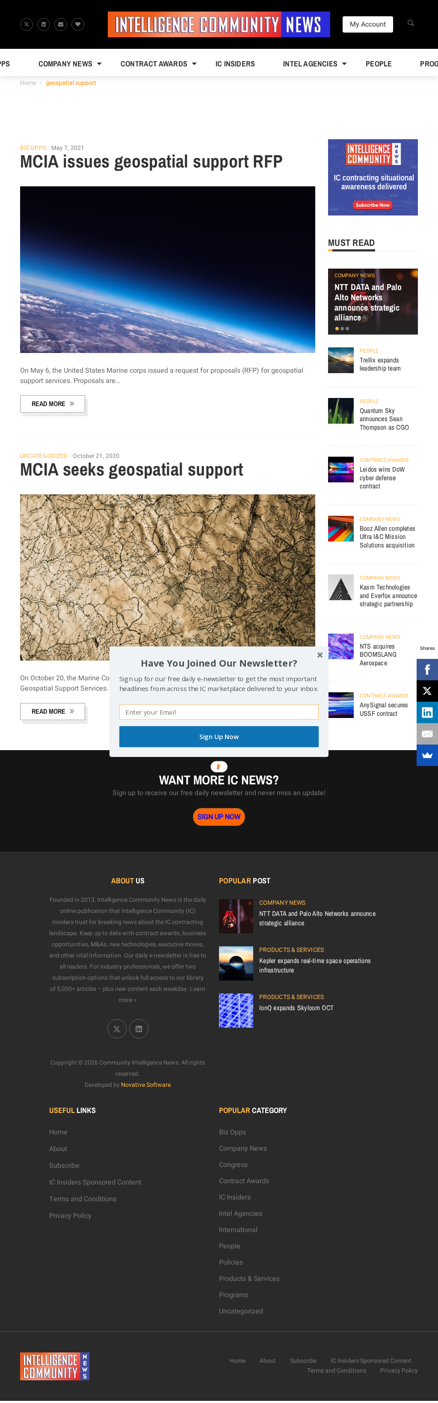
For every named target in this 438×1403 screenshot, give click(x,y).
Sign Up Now (219, 736)
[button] (219, 662)
